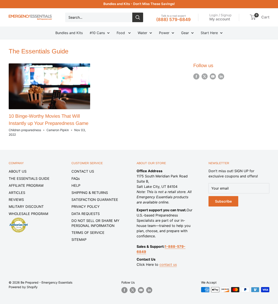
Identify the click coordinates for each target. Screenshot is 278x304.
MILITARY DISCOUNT (26, 206)
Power (164, 33)
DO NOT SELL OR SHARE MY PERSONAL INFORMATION (95, 223)
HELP (75, 185)
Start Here (209, 33)
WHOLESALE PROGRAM (28, 213)
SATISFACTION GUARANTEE (94, 199)
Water (142, 33)
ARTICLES (17, 192)
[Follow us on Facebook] (196, 76)
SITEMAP (78, 239)
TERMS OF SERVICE (87, 232)
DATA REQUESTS (85, 213)
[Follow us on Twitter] (205, 76)
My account (219, 19)
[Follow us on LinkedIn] (221, 76)
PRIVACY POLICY (85, 206)
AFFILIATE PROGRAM (26, 185)
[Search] (137, 17)
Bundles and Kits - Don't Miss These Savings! (139, 4)
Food (121, 33)
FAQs (75, 178)
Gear (185, 33)
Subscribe (223, 201)
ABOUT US (17, 171)
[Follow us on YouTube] (213, 76)
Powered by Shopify (23, 287)
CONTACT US (82, 171)
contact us (168, 264)
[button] (253, 17)
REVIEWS (16, 199)
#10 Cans (97, 33)
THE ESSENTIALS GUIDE (29, 178)
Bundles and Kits (69, 33)
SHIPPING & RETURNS (89, 192)
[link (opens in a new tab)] (18, 218)
